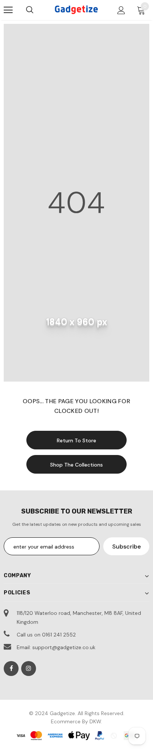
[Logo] (76, 9)
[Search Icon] (29, 10)
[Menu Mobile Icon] (8, 10)
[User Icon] (121, 10)
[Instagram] (28, 668)
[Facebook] (11, 668)
